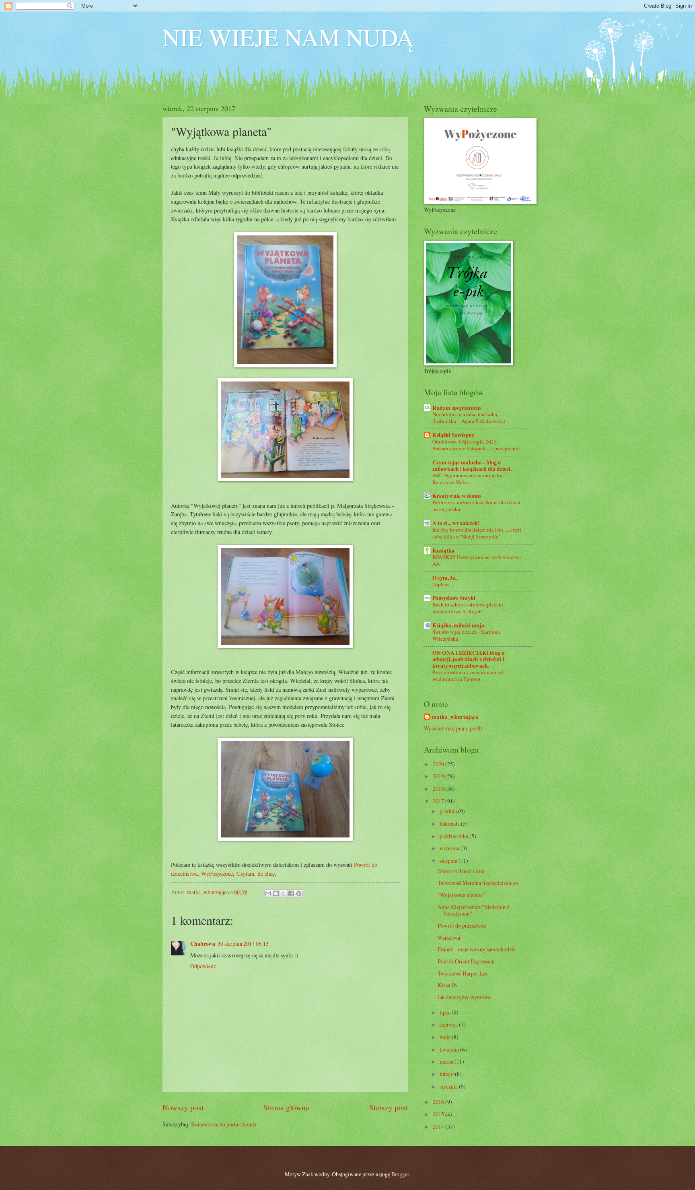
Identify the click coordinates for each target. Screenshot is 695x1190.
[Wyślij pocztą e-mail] (268, 893)
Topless (440, 584)
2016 (439, 1101)
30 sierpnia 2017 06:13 (243, 943)
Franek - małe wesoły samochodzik (477, 949)
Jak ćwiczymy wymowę (464, 997)
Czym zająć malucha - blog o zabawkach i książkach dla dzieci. (472, 465)
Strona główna (286, 1107)
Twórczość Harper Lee (462, 973)
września (450, 848)
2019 (439, 776)
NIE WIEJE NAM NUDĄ (287, 37)
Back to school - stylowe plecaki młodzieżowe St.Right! (467, 608)
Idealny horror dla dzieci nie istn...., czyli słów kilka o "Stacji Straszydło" (476, 533)
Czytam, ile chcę (255, 873)
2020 (439, 764)
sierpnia (449, 860)
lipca (446, 1012)
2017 (439, 801)
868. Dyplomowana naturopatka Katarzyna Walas (467, 479)
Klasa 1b (447, 985)
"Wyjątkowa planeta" (461, 895)
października (454, 836)
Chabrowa (202, 944)
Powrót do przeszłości (462, 925)
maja (446, 1037)
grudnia (449, 811)
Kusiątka (443, 551)
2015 (439, 1114)
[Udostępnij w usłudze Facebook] (291, 893)
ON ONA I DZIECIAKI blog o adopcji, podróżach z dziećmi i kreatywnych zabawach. (468, 659)
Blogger (400, 1174)
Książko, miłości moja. (458, 625)
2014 (439, 1126)
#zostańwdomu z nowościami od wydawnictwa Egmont (467, 675)
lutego (447, 1074)
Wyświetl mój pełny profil (453, 728)
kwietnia (450, 1049)
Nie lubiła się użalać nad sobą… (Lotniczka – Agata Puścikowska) (468, 417)
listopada (450, 823)
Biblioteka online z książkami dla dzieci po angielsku (476, 506)
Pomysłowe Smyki (453, 598)
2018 (439, 788)
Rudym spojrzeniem (456, 408)
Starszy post (388, 1107)
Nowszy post (183, 1107)
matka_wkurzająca (455, 717)
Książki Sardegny (453, 435)
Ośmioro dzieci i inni (461, 871)
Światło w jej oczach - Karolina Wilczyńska (466, 635)
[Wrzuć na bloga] (276, 893)
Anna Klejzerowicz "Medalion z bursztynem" (473, 910)
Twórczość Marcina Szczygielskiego (478, 883)
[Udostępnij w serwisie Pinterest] (299, 893)
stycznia (449, 1086)
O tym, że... (445, 578)
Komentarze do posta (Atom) (223, 1124)
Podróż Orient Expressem (466, 961)
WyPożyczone (217, 873)
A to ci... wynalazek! (456, 523)
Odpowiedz (203, 966)
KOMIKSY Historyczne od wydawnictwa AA (476, 560)
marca (447, 1061)
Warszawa (449, 937)
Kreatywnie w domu (456, 496)
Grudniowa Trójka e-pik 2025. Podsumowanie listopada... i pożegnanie (476, 445)
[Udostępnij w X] (284, 893)
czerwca (449, 1024)
